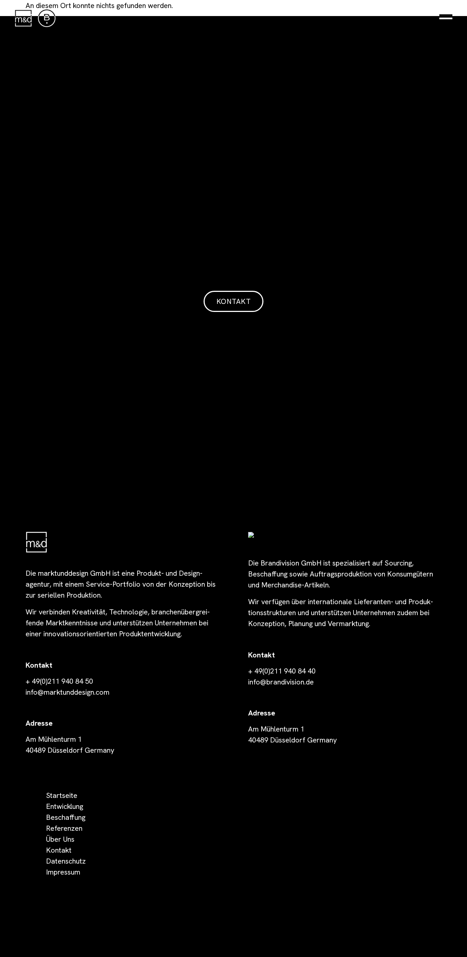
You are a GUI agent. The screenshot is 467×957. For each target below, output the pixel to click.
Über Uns (60, 839)
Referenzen (64, 828)
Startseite (61, 795)
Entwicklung (64, 806)
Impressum (63, 872)
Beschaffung (65, 817)
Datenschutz (66, 861)
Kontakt (59, 850)
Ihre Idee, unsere (234, 238)
